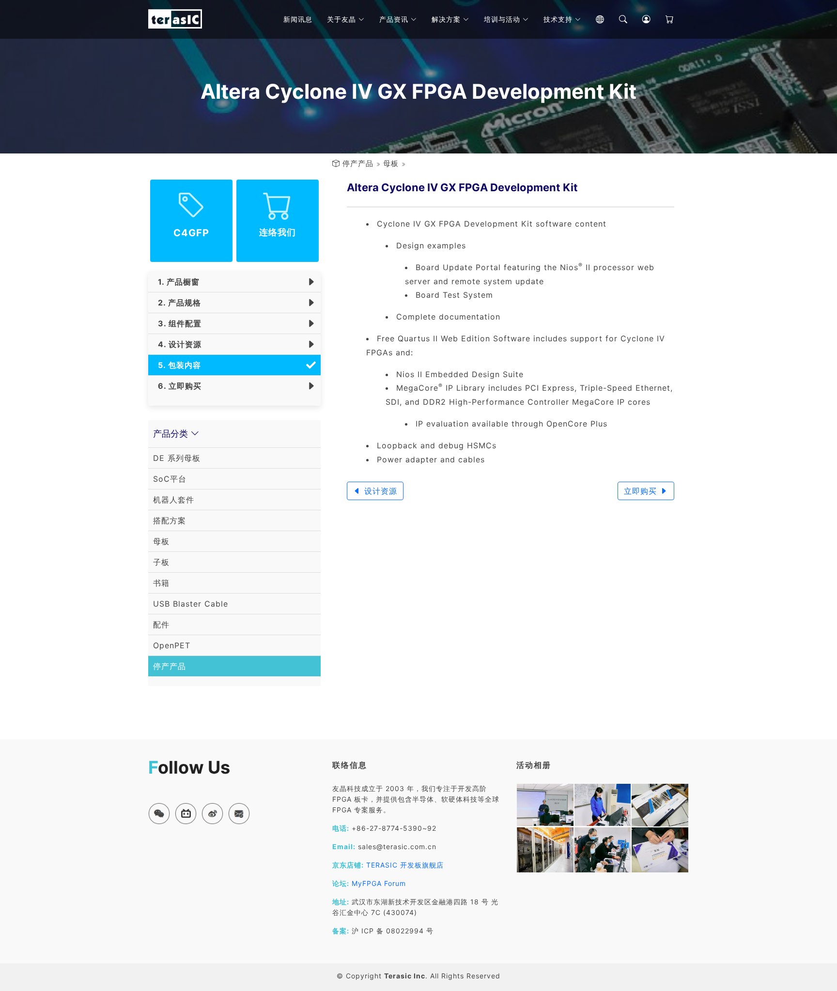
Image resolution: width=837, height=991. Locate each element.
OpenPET (171, 645)
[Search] (616, 19)
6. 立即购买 (177, 386)
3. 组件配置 (177, 323)
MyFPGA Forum (379, 883)
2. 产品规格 (177, 302)
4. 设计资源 (177, 344)
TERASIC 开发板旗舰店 (405, 865)
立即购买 (642, 491)
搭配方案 (169, 520)
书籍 (161, 583)
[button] (159, 813)
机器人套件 (173, 499)
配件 (161, 624)
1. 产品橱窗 (176, 282)
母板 (391, 163)
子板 (161, 562)
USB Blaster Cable (190, 604)
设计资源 (379, 491)
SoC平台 (169, 479)
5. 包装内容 (177, 365)
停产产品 (357, 163)
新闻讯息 (297, 19)
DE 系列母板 (177, 458)
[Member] (639, 19)
